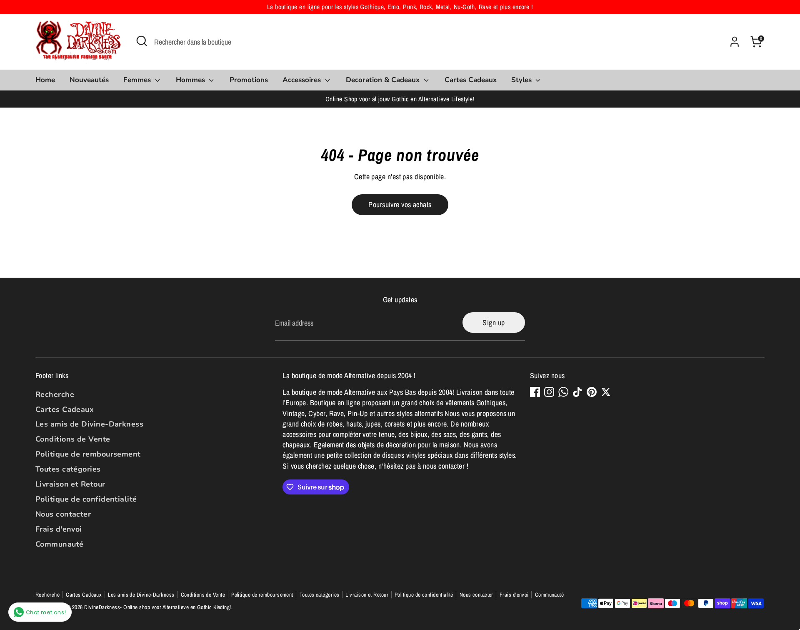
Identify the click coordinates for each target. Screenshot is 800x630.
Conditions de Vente (72, 439)
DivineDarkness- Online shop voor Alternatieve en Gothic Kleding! (157, 607)
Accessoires (302, 80)
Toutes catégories (68, 469)
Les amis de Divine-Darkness (89, 424)
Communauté (59, 544)
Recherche (54, 394)
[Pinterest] (592, 392)
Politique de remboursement (88, 454)
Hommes (191, 80)
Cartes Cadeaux (471, 80)
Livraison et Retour (70, 484)
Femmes (138, 80)
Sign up (493, 322)
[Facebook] (535, 392)
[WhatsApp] (563, 392)
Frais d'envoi (58, 529)
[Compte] (734, 41)
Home (45, 80)
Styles (522, 80)
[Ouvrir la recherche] (141, 41)
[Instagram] (549, 392)
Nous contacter (63, 514)
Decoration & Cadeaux (384, 80)
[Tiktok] (577, 392)
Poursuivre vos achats (399, 204)
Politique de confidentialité (86, 499)
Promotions (249, 80)
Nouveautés (89, 80)
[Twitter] (606, 392)
